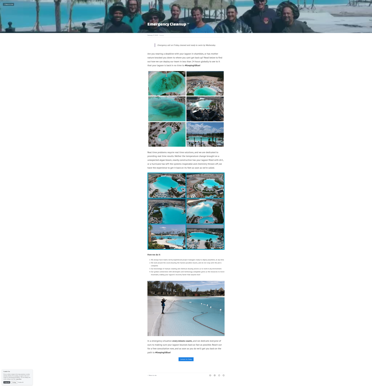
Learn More (18, 379)
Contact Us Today (186, 359)
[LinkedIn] (219, 375)
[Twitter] (215, 375)
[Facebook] (210, 375)
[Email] (224, 375)
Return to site (9, 4)
